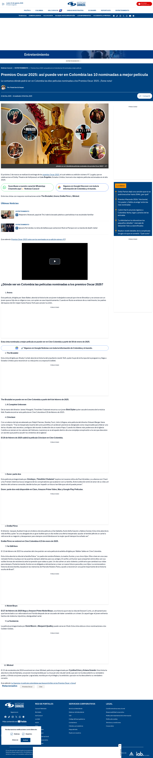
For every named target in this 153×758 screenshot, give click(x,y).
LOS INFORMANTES (84, 15)
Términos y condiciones (113, 722)
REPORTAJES (106, 10)
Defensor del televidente (76, 712)
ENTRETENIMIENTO (122, 10)
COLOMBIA (39, 10)
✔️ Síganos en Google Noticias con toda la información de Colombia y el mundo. (57, 348)
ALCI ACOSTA (48, 15)
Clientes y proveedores (76, 726)
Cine (40, 687)
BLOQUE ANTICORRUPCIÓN (65, 15)
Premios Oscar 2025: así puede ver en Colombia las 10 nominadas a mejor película (56, 68)
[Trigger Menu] (3, 4)
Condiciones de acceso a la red (115, 708)
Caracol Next (39, 743)
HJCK (37, 722)
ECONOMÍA (92, 10)
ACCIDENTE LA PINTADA (102, 15)
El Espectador (39, 729)
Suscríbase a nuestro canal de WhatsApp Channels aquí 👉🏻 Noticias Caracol (26, 187)
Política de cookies (111, 719)
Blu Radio (38, 712)
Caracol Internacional (42, 736)
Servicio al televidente (75, 708)
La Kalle (37, 719)
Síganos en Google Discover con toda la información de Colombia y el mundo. (81, 187)
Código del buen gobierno (77, 719)
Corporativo (110, 726)
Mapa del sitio (73, 729)
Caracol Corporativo (41, 740)
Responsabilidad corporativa (115, 712)
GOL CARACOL (53, 10)
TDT (70, 715)
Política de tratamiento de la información (118, 715)
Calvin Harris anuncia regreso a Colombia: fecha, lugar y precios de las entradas (133, 212)
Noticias (17, 734)
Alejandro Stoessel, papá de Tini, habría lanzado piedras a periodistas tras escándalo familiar (56, 214)
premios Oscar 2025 (51, 174)
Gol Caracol (39, 715)
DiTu (36, 726)
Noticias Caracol (6, 68)
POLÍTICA (27, 10)
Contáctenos (73, 722)
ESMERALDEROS (35, 15)
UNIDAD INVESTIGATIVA (75, 10)
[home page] (76, 3)
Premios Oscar (27, 687)
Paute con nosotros (75, 733)
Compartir (144, 96)
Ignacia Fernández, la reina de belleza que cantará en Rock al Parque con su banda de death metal (58, 228)
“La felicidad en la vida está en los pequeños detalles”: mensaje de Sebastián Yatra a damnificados (131, 223)
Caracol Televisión (40, 708)
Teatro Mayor (39, 733)
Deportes (29, 734)
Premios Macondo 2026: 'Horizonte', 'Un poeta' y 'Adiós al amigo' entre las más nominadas (133, 202)
